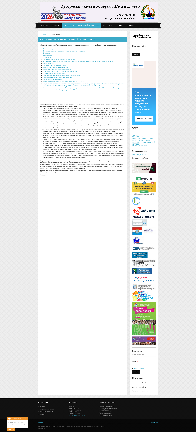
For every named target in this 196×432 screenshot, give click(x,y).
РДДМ (120, 25)
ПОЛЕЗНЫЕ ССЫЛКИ (139, 146)
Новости (55, 25)
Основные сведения (49, 49)
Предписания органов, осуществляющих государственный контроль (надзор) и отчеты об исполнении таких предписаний (84, 84)
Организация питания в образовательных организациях (61, 75)
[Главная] (99, 12)
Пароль (135, 361)
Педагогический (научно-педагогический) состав (59, 59)
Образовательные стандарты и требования (57, 77)
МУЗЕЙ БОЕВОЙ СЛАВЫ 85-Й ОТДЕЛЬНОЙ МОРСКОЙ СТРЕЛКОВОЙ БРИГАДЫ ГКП (71, 86)
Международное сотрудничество (54, 73)
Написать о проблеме (144, 119)
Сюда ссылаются (57, 34)
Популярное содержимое (47, 409)
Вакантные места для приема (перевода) (57, 69)
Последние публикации (46, 411)
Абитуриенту (108, 25)
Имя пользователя (138, 355)
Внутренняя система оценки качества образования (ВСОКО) (63, 82)
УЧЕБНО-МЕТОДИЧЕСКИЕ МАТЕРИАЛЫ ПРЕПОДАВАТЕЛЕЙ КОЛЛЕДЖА (143, 142)
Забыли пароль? (139, 368)
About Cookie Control (9, 418)
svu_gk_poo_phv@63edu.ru (77, 415)
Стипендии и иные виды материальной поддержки (60, 71)
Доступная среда (48, 63)
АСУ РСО (135, 135)
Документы (46, 53)
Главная (44, 25)
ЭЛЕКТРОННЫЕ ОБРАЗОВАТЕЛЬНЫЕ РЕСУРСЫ (143, 138)
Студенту (130, 25)
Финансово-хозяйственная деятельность (56, 67)
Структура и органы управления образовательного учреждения (64, 51)
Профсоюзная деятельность (52, 80)
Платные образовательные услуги (54, 65)
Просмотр (45, 34)
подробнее (11, 429)
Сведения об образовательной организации (81, 25)
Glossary (42, 406)
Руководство (47, 57)
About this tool (23, 426)
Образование (47, 55)
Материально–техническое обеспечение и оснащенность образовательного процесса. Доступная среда (78, 61)
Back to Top (154, 422)
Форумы (42, 414)
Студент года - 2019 (139, 155)
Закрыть (26, 418)
